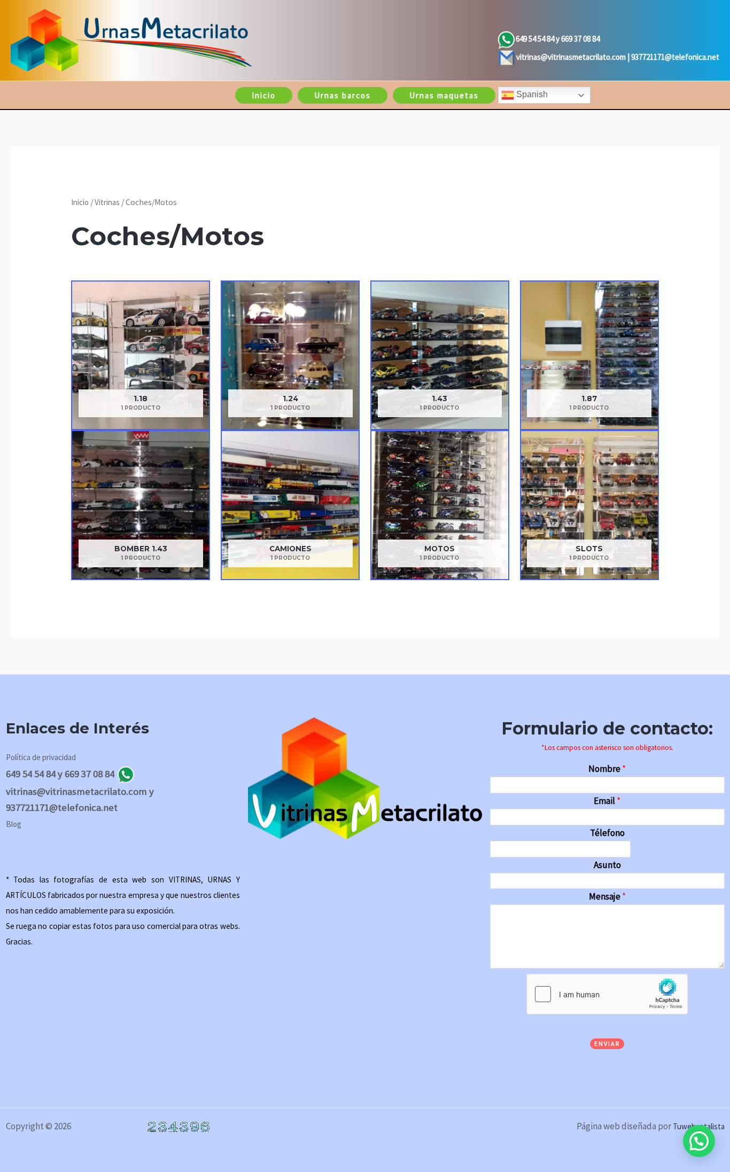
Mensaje (607, 896)
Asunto (607, 865)
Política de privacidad (41, 757)
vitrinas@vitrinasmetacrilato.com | (573, 57)
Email (607, 801)
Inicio (264, 95)
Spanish (531, 94)
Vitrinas (107, 202)
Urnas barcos (342, 95)
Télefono (607, 833)
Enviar (607, 1044)
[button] (699, 1141)
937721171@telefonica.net (675, 57)
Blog (13, 824)
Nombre (607, 769)
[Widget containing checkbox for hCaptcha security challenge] (607, 994)
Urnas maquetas (444, 95)
